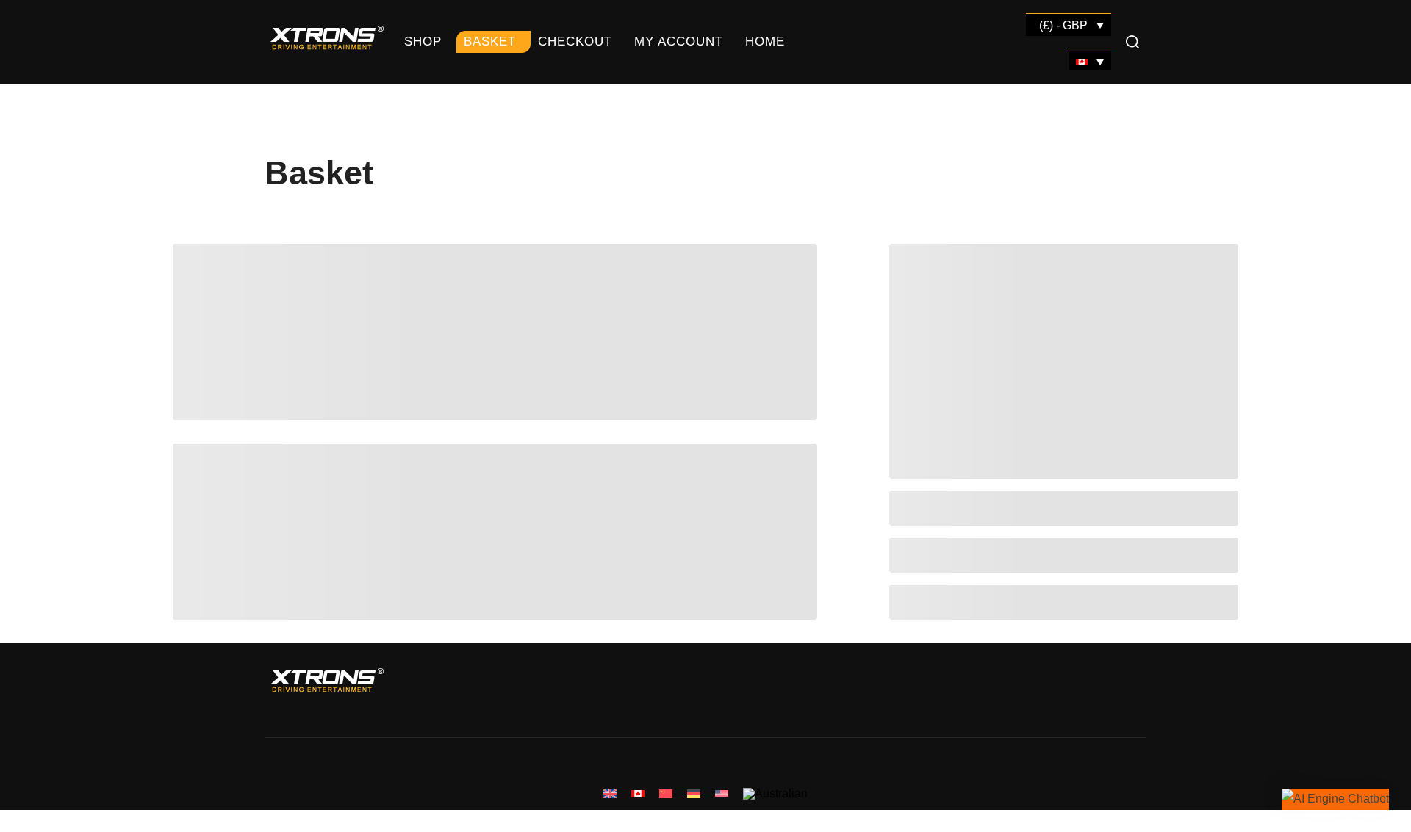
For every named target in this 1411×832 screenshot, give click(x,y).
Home (765, 41)
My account (678, 41)
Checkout (575, 41)
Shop (423, 41)
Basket (490, 41)
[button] (1335, 799)
